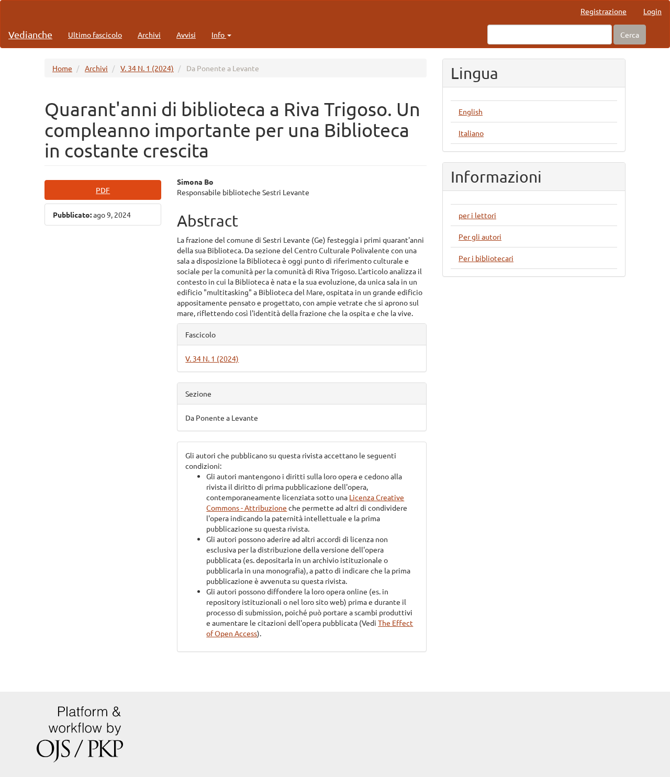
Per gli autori (480, 236)
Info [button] (218, 34)
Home (62, 68)
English (471, 111)
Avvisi (186, 34)
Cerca (629, 34)
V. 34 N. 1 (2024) (147, 68)
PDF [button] (103, 190)
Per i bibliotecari (486, 258)
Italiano (471, 133)
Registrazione (603, 11)
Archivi (149, 34)
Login (652, 11)
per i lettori (477, 215)
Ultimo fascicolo (95, 34)
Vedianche (30, 34)
